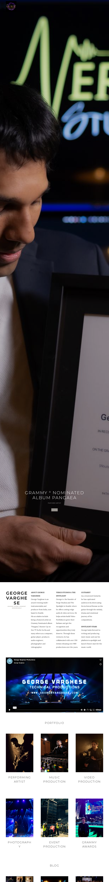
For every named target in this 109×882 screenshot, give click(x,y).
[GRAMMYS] (54, 509)
